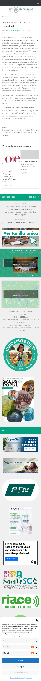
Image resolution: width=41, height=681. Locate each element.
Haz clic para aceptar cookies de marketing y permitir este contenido (20, 263)
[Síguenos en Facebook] (34, 197)
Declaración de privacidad (17, 678)
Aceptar (20, 660)
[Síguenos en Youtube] (30, 197)
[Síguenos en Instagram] (38, 197)
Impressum (29, 678)
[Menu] (38, 3)
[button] (37, 620)
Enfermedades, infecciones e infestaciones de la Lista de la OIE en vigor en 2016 (10, 176)
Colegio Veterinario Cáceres (15, 31)
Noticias (5, 16)
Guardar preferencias (20, 673)
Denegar (20, 667)
